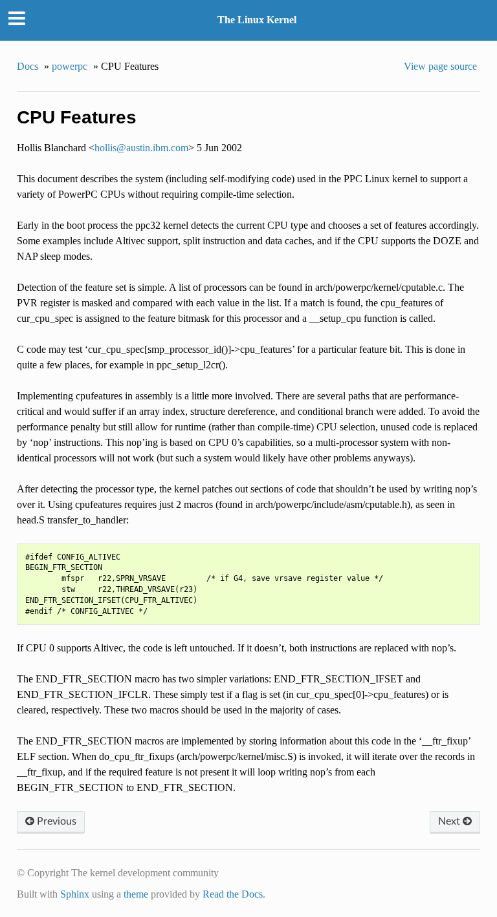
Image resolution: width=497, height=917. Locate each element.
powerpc (69, 66)
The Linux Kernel (256, 19)
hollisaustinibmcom (141, 147)
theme (136, 894)
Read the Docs (233, 894)
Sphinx (74, 894)
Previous (55, 821)
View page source (440, 66)
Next (450, 821)
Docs (27, 66)
